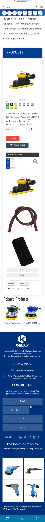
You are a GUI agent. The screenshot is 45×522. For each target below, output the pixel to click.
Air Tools (11, 288)
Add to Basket (19, 145)
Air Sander (11, 284)
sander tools (24, 284)
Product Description (15, 155)
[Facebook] (16, 437)
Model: (8, 125)
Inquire (13, 139)
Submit (22, 419)
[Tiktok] (39, 437)
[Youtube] (30, 437)
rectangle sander (24, 288)
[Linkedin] (21, 437)
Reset (22, 427)
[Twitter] (25, 437)
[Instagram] (34, 437)
